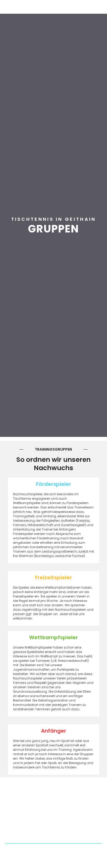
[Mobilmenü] (102, 5)
